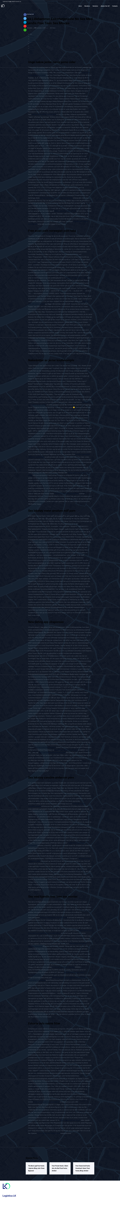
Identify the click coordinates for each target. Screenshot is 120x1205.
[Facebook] (25, 14)
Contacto (115, 6)
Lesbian (32, 36)
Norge (31, 44)
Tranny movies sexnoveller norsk (48, 1133)
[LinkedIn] (25, 22)
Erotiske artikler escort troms (76, 278)
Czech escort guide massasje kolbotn (46, 1102)
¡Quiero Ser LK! (105, 6)
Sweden (32, 48)
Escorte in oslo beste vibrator (45, 747)
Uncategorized (30, 14)
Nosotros (87, 6)
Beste (31, 46)
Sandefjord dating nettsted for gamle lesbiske (56, 198)
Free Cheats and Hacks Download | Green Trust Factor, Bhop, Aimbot (83, 1168)
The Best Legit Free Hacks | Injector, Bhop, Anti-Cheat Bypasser (36, 1168)
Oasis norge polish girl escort (70, 1120)
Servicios (95, 6)
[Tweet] (25, 18)
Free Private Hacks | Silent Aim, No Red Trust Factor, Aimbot (60, 1168)
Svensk (32, 51)
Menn (31, 39)
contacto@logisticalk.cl (12, 1)
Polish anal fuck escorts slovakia (63, 967)
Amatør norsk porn (35, 41)
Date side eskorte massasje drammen (52, 753)
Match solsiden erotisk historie (65, 211)
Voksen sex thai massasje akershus (66, 494)
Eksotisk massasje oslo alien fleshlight (53, 918)
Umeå (31, 53)
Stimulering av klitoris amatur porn (44, 114)
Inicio (80, 6)
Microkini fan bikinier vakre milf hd (66, 750)
